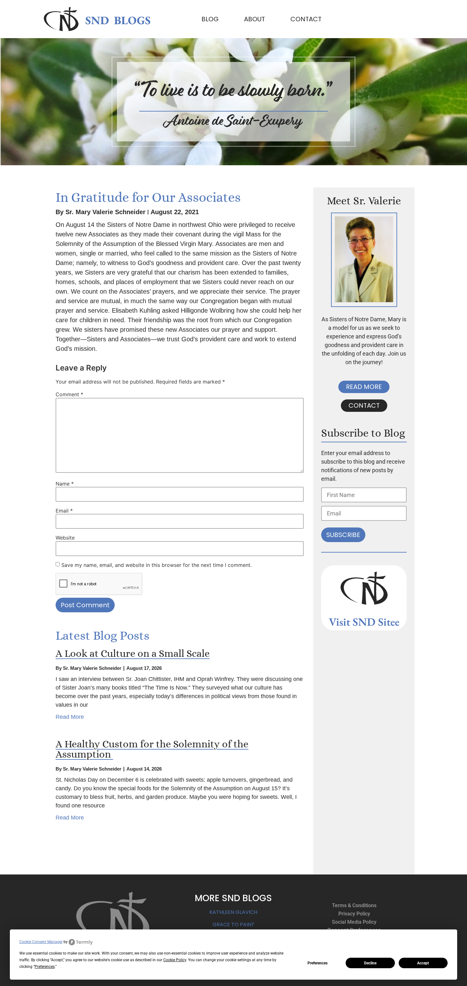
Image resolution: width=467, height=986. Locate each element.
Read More (70, 717)
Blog (210, 19)
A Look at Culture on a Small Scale (133, 653)
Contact (305, 19)
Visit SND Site (362, 622)
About (254, 19)
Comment (69, 394)
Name (65, 483)
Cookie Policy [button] (174, 960)
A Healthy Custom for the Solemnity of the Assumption (152, 749)
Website (65, 537)
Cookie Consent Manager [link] (41, 942)
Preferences (318, 963)
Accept (423, 963)
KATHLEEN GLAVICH (233, 912)
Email (64, 510)
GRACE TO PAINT (233, 924)
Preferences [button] (45, 966)
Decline (370, 963)
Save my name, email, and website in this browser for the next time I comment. (156, 565)
